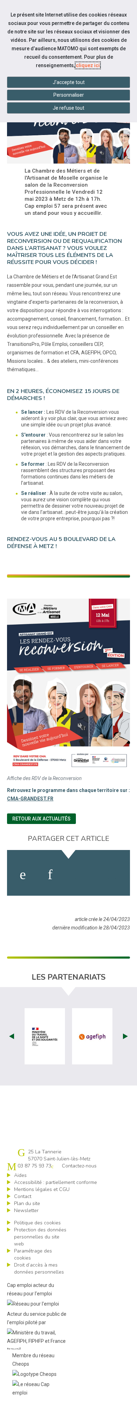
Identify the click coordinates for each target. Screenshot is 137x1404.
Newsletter (26, 1210)
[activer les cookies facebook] (23, 874)
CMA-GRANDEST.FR (30, 798)
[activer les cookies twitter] (79, 874)
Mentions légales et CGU (42, 1189)
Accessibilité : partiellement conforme (55, 1182)
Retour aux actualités (41, 819)
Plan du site (27, 1203)
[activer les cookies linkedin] (50, 874)
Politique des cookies (37, 1222)
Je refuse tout (68, 108)
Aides (20, 1175)
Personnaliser (68, 95)
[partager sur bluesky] (112, 874)
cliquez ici (88, 65)
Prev (11, 1036)
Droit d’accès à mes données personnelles (39, 1268)
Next (125, 1036)
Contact (22, 1196)
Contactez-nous (79, 1166)
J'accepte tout (69, 82)
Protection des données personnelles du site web (40, 1236)
